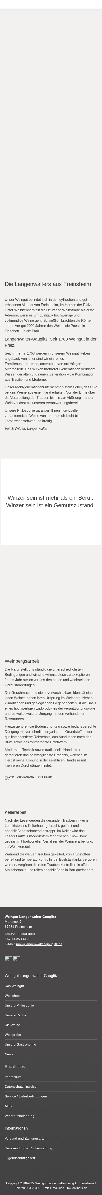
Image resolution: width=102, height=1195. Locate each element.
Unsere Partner (16, 1015)
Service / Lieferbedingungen (26, 1096)
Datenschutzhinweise (21, 1086)
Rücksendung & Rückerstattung (28, 1148)
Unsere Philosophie (19, 1005)
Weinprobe (13, 1035)
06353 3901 (27, 934)
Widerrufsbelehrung (19, 1116)
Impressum (13, 1077)
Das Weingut (14, 986)
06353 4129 (21, 939)
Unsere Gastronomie (20, 1044)
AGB (8, 1106)
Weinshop (12, 995)
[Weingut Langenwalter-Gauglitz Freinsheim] (51, 63)
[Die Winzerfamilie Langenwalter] (51, 154)
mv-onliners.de (77, 1188)
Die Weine (12, 1025)
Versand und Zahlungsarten (25, 1138)
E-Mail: (33, 944)
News (9, 1054)
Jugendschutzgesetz (20, 1158)
